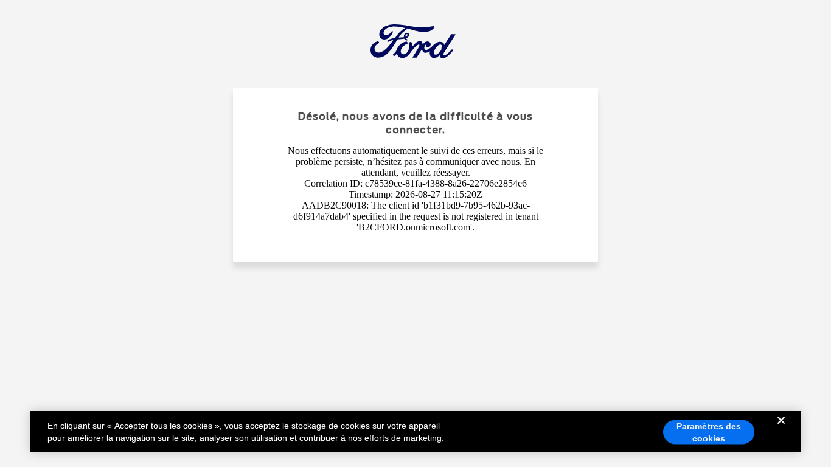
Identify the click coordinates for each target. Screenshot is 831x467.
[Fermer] (781, 430)
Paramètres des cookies (709, 432)
